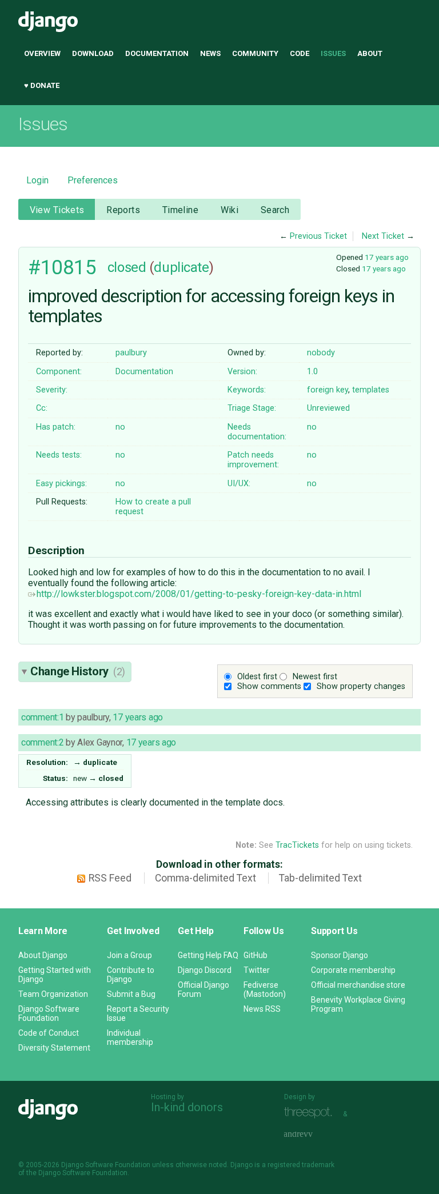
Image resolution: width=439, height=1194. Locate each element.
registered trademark (301, 1165)
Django (48, 21)
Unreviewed (328, 408)
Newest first (315, 677)
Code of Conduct (48, 1032)
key (342, 390)
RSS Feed (110, 878)
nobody (321, 353)
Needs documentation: (257, 432)
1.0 (312, 371)
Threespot (311, 1112)
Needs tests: (59, 455)
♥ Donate (41, 85)
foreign (320, 390)
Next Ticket (383, 236)
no (120, 427)
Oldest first (257, 677)
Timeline (180, 210)
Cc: (41, 408)
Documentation (157, 53)
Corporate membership (353, 970)
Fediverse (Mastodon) (265, 989)
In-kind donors (187, 1107)
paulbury (131, 353)
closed (126, 267)
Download (93, 53)
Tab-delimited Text (320, 878)
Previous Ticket (318, 236)
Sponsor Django (339, 955)
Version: (242, 371)
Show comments (269, 686)
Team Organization (53, 994)
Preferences (92, 180)
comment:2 (42, 742)
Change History (77, 671)
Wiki (230, 210)
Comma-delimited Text (205, 878)
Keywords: (247, 390)
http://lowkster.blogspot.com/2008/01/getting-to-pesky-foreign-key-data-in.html (199, 593)
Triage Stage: (252, 408)
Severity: (51, 390)
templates (370, 390)
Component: (59, 371)
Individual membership (130, 1037)
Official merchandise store (358, 984)
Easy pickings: (61, 483)
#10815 (62, 267)
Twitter (257, 970)
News (210, 53)
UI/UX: (239, 483)
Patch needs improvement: (253, 460)
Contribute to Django (130, 974)
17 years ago (387, 257)
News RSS (262, 1008)
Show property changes (361, 686)
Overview (42, 53)
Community (255, 53)
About (369, 53)
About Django (42, 955)
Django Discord (205, 970)
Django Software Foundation (48, 1013)
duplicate (181, 267)
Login (37, 180)
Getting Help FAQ (208, 955)
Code (299, 53)
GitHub (256, 955)
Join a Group (129, 955)
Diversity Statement (54, 1047)
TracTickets (297, 845)
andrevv (311, 1134)
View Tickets (57, 210)
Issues (333, 53)
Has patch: (55, 427)
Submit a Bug (131, 994)
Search (275, 210)
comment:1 (42, 717)
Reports (123, 210)
